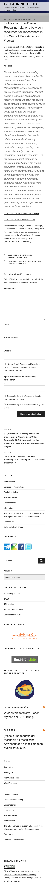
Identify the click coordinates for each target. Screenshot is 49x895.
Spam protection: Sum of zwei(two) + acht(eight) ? (21, 378)
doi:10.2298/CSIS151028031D (17, 241)
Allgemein (13, 255)
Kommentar (10, 288)
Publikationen (15, 257)
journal (12, 261)
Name (7, 324)
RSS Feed (9, 730)
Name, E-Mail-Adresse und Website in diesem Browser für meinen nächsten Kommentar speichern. (22, 367)
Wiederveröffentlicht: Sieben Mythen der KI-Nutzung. (21, 715)
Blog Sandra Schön (16, 707)
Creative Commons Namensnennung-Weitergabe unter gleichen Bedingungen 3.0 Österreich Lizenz (22, 877)
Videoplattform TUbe (12, 614)
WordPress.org (10, 783)
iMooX (6, 598)
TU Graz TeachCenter (13, 609)
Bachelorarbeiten (11, 492)
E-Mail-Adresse (11, 337)
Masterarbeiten (10, 497)
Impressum (9, 521)
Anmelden (8, 767)
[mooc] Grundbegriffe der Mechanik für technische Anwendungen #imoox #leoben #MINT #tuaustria (23, 742)
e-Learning (25, 255)
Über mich (8, 508)
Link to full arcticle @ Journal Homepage (21, 213)
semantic (12, 263)
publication (24, 261)
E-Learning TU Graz (12, 593)
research (37, 261)
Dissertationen (10, 502)
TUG (26, 257)
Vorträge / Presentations (14, 486)
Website (7, 350)
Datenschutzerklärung (13, 526)
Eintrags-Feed (10, 772)
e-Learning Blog (20, 4)
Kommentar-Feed (11, 777)
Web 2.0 (22, 263)
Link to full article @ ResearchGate (19, 219)
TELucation (9, 604)
